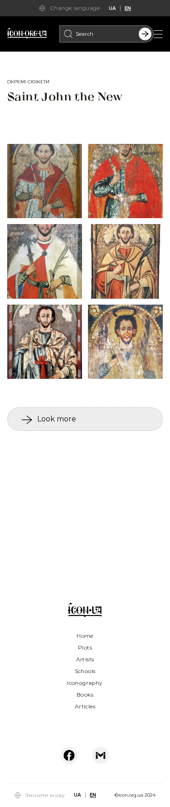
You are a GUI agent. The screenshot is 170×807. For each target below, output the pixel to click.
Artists (85, 659)
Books (85, 694)
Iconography (84, 682)
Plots (85, 647)
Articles (85, 706)
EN (128, 8)
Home (85, 635)
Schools (85, 671)
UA (112, 8)
